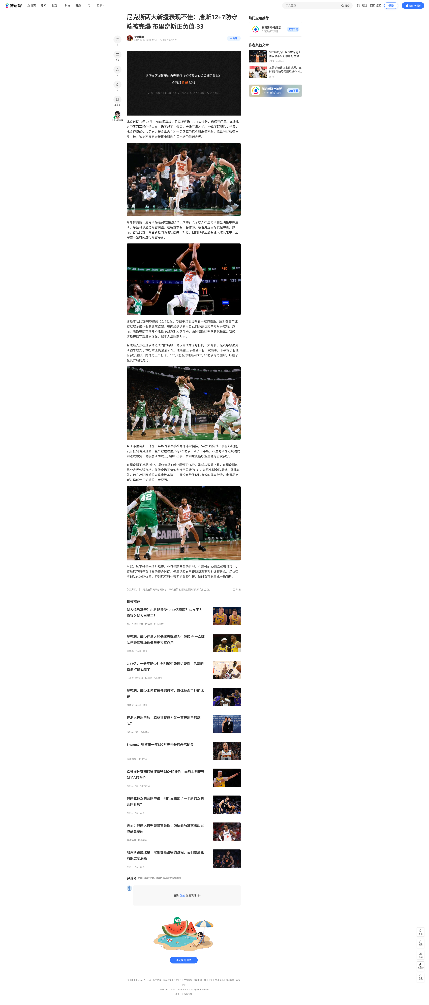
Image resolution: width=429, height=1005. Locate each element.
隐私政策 (167, 980)
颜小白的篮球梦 (135, 624)
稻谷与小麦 (132, 732)
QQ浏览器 (219, 980)
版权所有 (188, 994)
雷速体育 (131, 759)
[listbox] (184, 734)
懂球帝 (130, 705)
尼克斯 (179, 122)
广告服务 (188, 980)
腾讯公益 (208, 980)
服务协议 (157, 980)
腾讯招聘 (198, 980)
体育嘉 (130, 651)
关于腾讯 (131, 980)
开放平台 (178, 980)
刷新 (185, 83)
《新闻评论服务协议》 (172, 878)
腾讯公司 (179, 994)
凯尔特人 (148, 127)
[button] (293, 29)
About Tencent (144, 980)
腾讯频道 (230, 980)
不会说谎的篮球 (135, 678)
